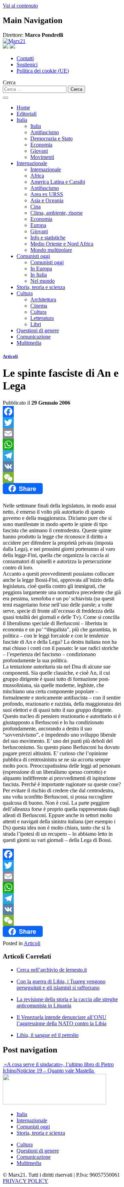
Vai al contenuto (20, 6)
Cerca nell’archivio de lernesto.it (52, 970)
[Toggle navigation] (5, 98)
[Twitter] (62, 422)
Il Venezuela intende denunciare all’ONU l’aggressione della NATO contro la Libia (61, 1020)
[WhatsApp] (62, 444)
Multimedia (29, 343)
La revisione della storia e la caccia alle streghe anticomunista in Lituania (67, 1002)
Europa (38, 225)
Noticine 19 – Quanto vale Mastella (56, 1070)
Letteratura (42, 318)
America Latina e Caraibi (57, 182)
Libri (35, 324)
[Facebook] (62, 411)
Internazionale (32, 163)
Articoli (10, 356)
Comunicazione (34, 337)
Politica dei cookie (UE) (43, 71)
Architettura (43, 299)
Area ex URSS (46, 194)
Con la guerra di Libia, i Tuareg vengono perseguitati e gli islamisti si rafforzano (61, 985)
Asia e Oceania (46, 200)
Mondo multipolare (51, 250)
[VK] (62, 466)
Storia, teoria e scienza (41, 287)
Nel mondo (42, 281)
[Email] (62, 433)
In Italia (38, 275)
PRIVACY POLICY (25, 1181)
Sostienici (27, 64)
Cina (35, 207)
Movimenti (42, 157)
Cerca (9, 82)
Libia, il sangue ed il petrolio (48, 1035)
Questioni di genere (38, 330)
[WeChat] (62, 477)
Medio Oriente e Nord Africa (61, 244)
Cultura (25, 293)
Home (23, 107)
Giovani (39, 151)
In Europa (41, 268)
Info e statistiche (47, 237)
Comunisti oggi (33, 256)
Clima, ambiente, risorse (56, 213)
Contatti (25, 58)
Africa (37, 176)
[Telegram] (62, 455)
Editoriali (27, 114)
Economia (41, 145)
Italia (22, 120)
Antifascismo (44, 132)
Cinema (38, 306)
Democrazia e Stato (51, 138)
